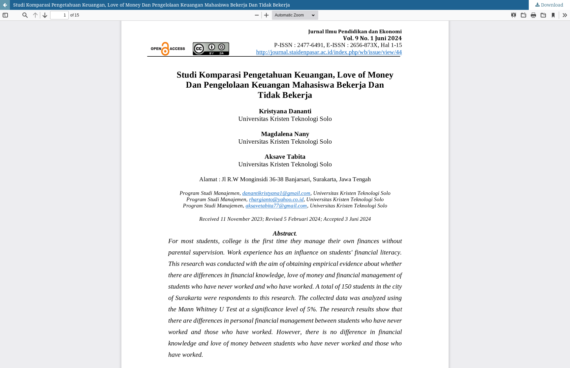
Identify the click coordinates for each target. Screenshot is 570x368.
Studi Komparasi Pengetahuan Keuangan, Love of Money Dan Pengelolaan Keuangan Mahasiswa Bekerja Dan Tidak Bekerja (151, 5)
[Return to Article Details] (5, 5)
